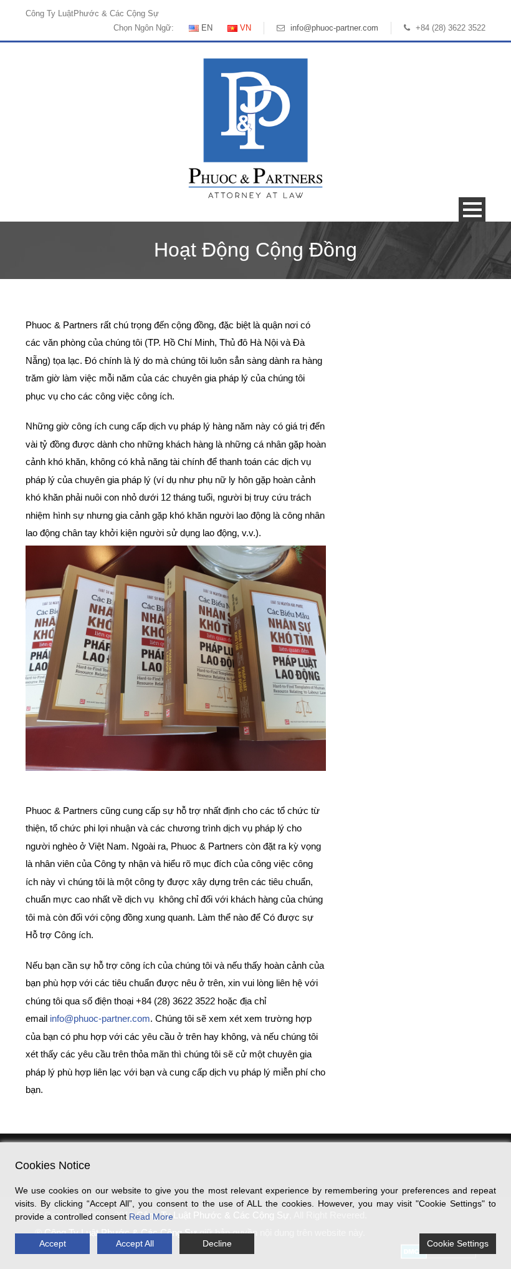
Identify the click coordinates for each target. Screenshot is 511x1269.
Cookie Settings (458, 1243)
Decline (217, 1243)
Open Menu (472, 209)
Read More (151, 1217)
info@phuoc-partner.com (334, 27)
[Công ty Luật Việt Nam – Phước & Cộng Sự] (255, 127)
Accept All (135, 1243)
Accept (52, 1243)
